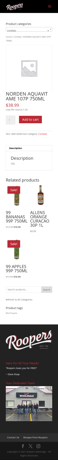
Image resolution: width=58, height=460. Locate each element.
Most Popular (11, 313)
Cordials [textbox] (28, 30)
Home (9, 36)
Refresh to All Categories (19, 299)
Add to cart (30, 119)
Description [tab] (15, 148)
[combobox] (29, 29)
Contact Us (13, 437)
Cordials (17, 36)
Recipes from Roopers (35, 437)
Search (46, 289)
